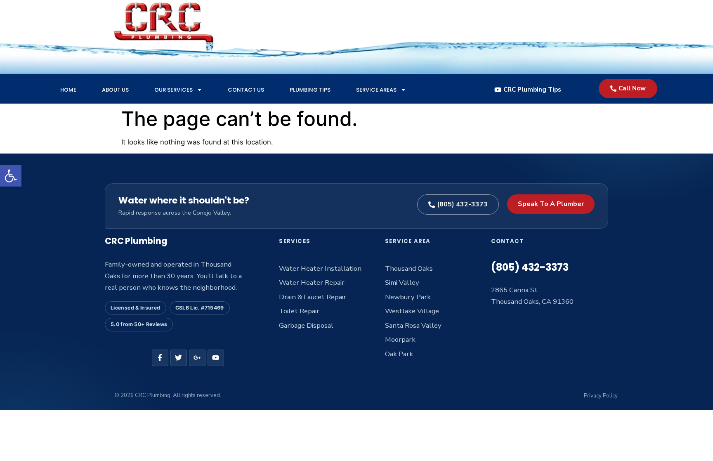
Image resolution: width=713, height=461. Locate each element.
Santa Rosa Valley (413, 325)
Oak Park (399, 354)
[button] (10, 176)
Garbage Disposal (306, 325)
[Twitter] (178, 358)
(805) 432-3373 (530, 267)
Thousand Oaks (409, 268)
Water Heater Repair (312, 282)
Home (68, 90)
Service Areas (376, 90)
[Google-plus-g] (197, 358)
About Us (115, 90)
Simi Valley (402, 282)
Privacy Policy (601, 396)
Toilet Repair (299, 311)
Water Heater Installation (320, 268)
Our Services (173, 90)
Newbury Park (408, 297)
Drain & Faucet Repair (312, 297)
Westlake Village (412, 311)
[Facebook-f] (160, 358)
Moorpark (400, 339)
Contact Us (246, 90)
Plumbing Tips (310, 90)
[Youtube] (216, 358)
